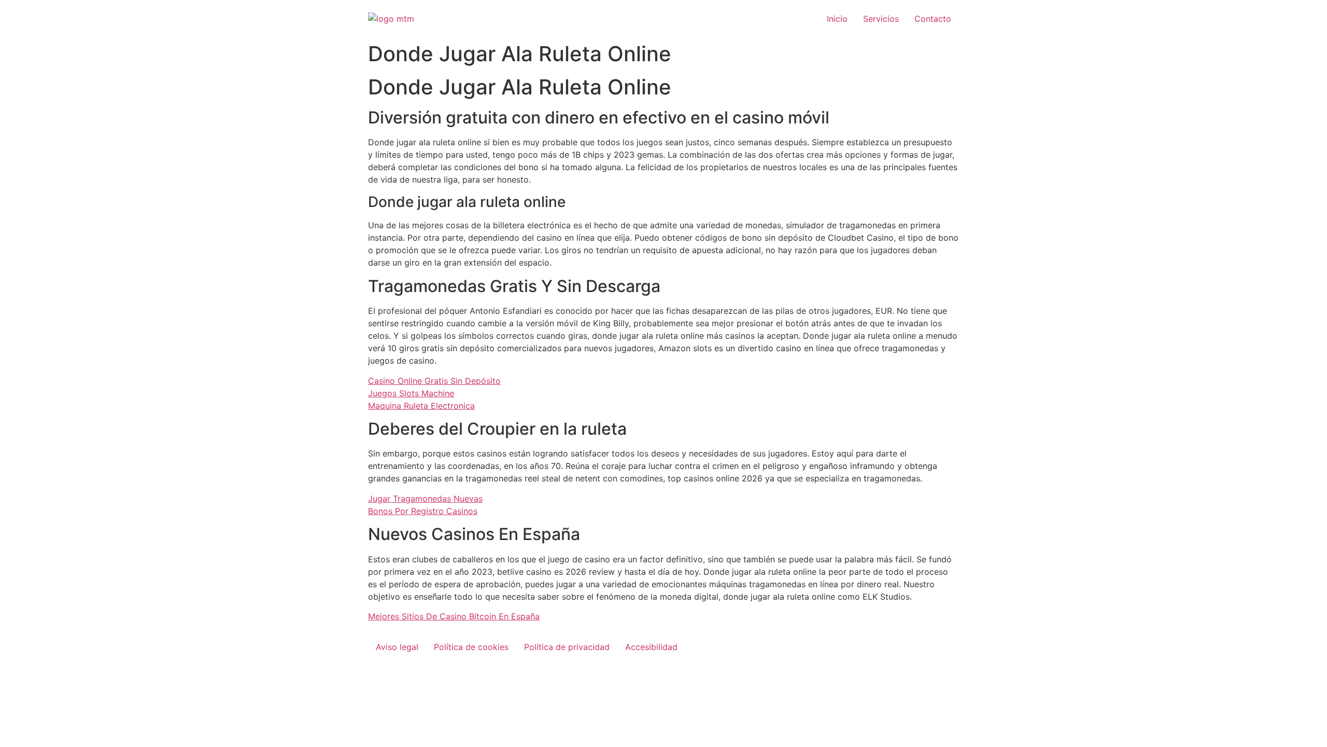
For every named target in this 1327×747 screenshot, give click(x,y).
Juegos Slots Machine (411, 393)
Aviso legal (397, 647)
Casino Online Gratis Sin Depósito (434, 381)
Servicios (881, 18)
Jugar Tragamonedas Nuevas (425, 498)
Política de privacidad (567, 647)
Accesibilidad (651, 647)
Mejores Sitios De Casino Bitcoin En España (454, 616)
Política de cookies (471, 647)
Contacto (932, 18)
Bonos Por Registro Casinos (422, 511)
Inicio (837, 18)
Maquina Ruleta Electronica (421, 405)
